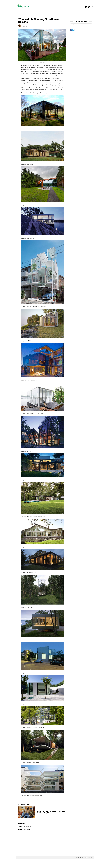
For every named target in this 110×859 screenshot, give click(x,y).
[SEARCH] (92, 6)
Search (90, 24)
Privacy (81, 857)
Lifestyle (58, 7)
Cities (33, 7)
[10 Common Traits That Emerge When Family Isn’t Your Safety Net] (26, 812)
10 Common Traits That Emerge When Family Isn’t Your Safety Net (50, 812)
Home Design (45, 7)
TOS (86, 857)
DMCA (77, 857)
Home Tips (52, 7)
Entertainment (72, 7)
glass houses (36, 75)
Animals (64, 7)
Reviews (38, 7)
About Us (79, 7)
